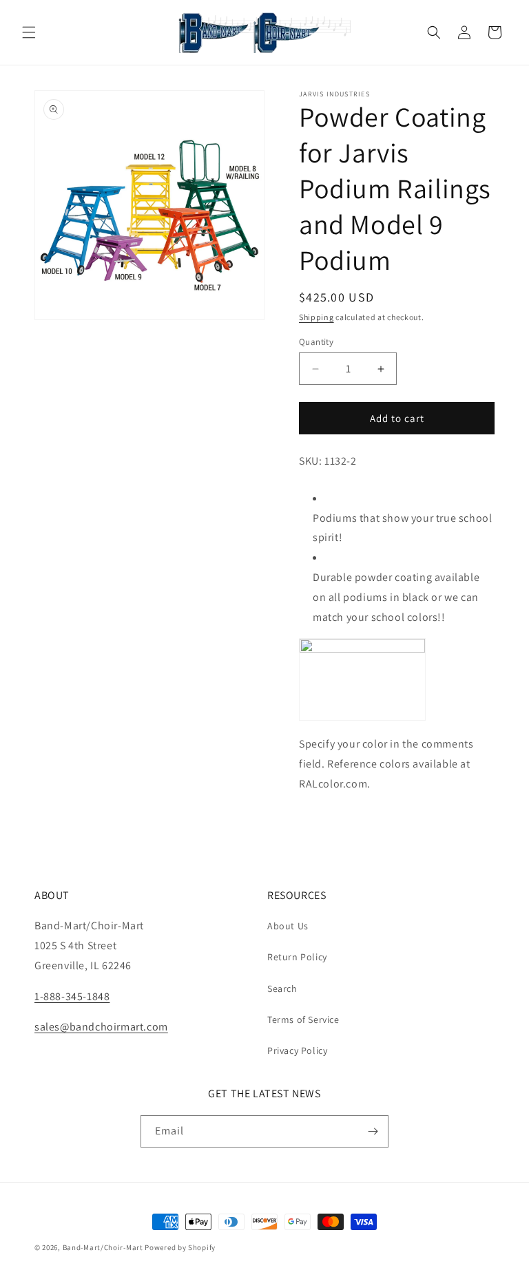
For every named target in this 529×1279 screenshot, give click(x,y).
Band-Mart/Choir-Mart (103, 1247)
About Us (288, 926)
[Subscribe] (372, 1131)
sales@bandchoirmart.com (101, 1026)
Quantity (316, 342)
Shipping (316, 317)
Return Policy (297, 957)
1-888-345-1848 (72, 996)
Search (282, 988)
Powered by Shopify (180, 1247)
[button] (29, 32)
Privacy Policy (297, 1050)
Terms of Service (303, 1019)
